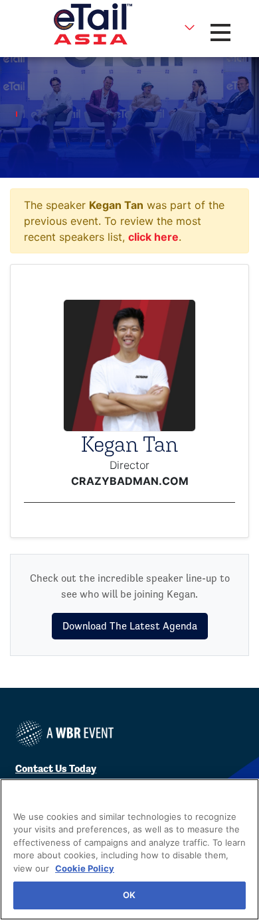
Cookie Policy (84, 868)
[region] (129, 849)
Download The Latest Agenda (129, 625)
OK (129, 894)
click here (153, 236)
